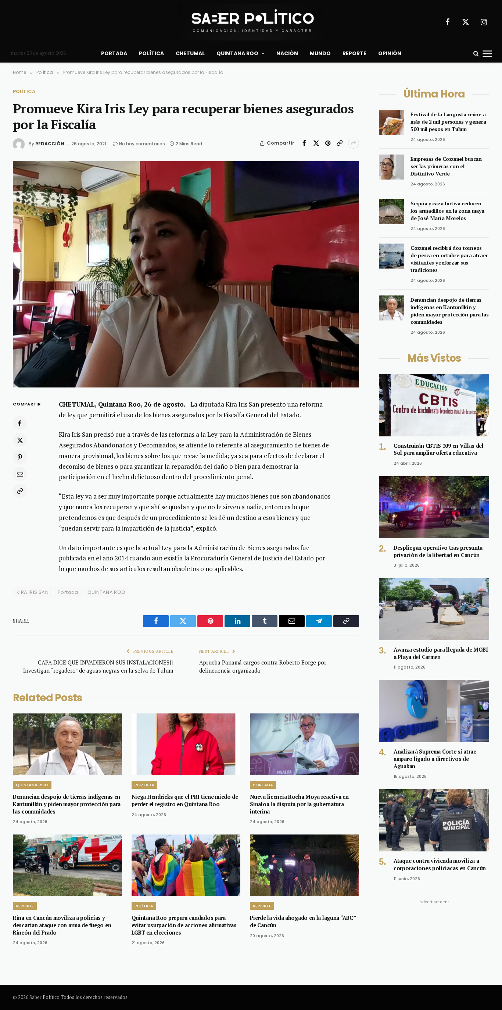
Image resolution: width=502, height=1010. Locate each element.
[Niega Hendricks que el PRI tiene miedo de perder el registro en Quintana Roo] (186, 744)
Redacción (49, 144)
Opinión (389, 53)
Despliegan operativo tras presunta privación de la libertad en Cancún (438, 551)
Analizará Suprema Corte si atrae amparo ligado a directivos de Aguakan (435, 758)
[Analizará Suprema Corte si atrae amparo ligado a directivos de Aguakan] (434, 711)
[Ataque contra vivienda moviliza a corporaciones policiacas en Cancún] (434, 820)
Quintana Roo (237, 53)
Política (151, 53)
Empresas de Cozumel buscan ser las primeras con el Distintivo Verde (446, 166)
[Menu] (487, 53)
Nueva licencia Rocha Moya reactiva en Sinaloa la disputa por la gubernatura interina (299, 804)
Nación (287, 53)
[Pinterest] (20, 457)
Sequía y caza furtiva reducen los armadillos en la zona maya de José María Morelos (447, 211)
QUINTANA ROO (106, 592)
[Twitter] (20, 440)
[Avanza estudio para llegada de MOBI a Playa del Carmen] (434, 609)
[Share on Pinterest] (327, 143)
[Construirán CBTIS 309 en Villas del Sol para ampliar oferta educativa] (434, 405)
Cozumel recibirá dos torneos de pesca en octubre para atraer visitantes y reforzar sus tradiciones (449, 258)
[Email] (20, 474)
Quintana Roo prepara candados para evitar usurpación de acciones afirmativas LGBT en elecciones (184, 925)
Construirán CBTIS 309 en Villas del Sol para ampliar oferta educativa (439, 449)
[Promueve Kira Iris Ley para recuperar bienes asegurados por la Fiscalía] (186, 274)
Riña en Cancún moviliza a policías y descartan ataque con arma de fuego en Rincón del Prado (62, 925)
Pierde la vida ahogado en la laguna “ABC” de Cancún (302, 921)
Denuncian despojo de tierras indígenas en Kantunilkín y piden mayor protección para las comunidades (67, 804)
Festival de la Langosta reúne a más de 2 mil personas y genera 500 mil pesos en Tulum (448, 121)
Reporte (354, 53)
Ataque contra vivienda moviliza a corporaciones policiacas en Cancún (440, 864)
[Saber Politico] (251, 22)
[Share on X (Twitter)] (316, 143)
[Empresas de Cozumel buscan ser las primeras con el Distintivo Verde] (391, 167)
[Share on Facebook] (304, 143)
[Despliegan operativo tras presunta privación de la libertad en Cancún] (434, 507)
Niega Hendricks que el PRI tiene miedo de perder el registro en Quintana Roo (185, 800)
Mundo (320, 53)
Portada (114, 53)
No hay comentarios (142, 144)
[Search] (476, 53)
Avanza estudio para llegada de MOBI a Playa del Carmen (441, 653)
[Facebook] (20, 423)
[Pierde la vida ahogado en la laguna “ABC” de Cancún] (304, 865)
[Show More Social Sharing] (353, 143)
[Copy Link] (339, 143)
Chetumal (190, 53)
